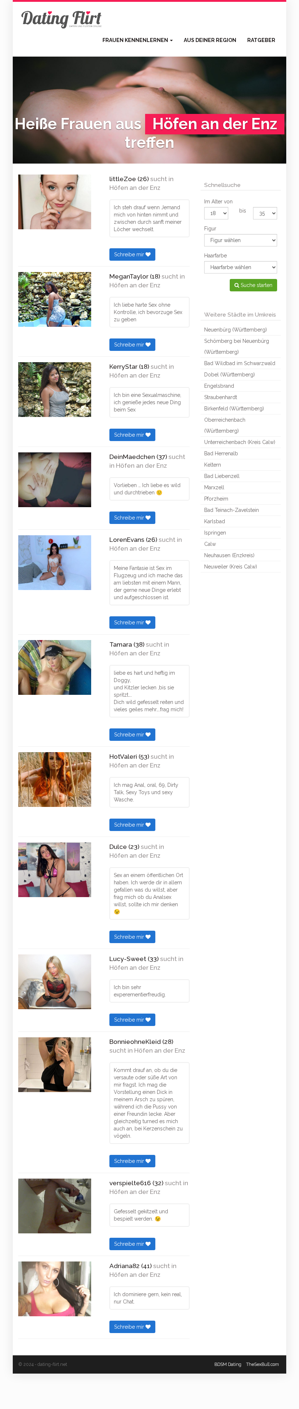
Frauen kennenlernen (135, 40)
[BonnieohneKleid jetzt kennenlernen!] (54, 1064)
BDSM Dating (227, 1364)
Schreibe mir (129, 254)
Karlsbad (214, 521)
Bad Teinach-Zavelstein (231, 510)
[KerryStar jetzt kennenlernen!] (54, 389)
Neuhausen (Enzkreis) (229, 555)
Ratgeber (261, 40)
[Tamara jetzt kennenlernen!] (54, 667)
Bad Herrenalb (221, 453)
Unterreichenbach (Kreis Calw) (239, 442)
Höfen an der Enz (134, 187)
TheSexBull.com (262, 1364)
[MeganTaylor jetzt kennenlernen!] (54, 299)
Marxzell (214, 487)
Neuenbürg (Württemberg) (235, 330)
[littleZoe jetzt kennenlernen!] (54, 202)
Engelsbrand (219, 386)
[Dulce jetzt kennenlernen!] (54, 869)
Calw (210, 544)
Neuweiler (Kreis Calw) (230, 567)
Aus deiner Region (210, 40)
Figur (210, 228)
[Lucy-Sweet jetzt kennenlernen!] (54, 981)
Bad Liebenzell (222, 476)
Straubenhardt (220, 397)
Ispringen (215, 533)
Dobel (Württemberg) (229, 375)
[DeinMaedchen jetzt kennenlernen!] (54, 479)
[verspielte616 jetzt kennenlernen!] (54, 1206)
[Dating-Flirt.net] (62, 18)
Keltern (212, 465)
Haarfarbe (215, 256)
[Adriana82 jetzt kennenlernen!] (54, 1288)
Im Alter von (218, 201)
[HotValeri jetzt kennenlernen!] (54, 779)
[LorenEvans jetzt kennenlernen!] (54, 562)
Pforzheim (216, 499)
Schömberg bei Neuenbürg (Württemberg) (236, 346)
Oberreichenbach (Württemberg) (224, 425)
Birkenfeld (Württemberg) (234, 408)
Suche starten (255, 285)
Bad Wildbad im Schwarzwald (239, 363)
